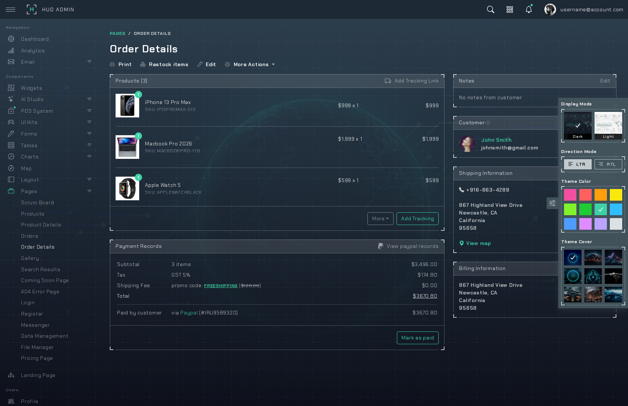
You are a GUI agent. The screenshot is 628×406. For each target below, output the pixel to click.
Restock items (167, 64)
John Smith (496, 140)
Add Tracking (417, 218)
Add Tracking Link (416, 80)
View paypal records (412, 246)
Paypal (189, 312)
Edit (210, 64)
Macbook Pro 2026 (168, 143)
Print (124, 64)
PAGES (117, 33)
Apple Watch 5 (163, 185)
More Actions (250, 64)
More (378, 218)
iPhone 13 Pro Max (168, 102)
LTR (580, 164)
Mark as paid (418, 337)
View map (477, 243)
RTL (611, 164)
